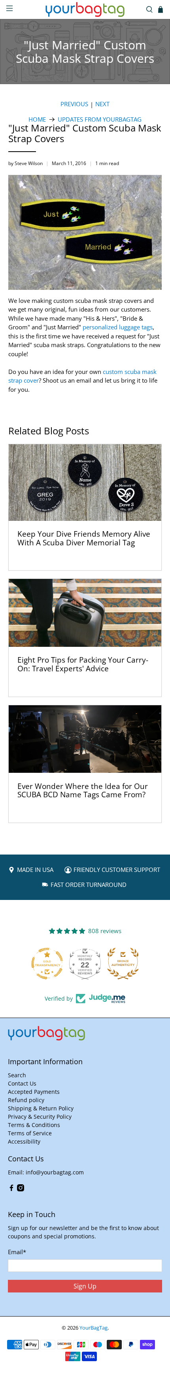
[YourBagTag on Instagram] (20, 1189)
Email (17, 1252)
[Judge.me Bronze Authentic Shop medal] (86, 963)
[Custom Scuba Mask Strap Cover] (87, 291)
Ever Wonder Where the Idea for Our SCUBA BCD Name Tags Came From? (82, 790)
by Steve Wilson (25, 163)
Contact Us (22, 1083)
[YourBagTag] (85, 9)
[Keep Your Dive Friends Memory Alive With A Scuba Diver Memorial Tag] (85, 482)
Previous (74, 104)
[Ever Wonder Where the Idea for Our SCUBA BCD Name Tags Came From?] (85, 739)
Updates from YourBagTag (100, 119)
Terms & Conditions (34, 1125)
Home (37, 119)
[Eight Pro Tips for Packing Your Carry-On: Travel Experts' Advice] (85, 613)
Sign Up (85, 1286)
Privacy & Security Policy (40, 1116)
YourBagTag (93, 1327)
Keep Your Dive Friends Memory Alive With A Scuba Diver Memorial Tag (83, 538)
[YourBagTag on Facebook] (11, 1189)
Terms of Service (30, 1133)
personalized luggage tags (118, 327)
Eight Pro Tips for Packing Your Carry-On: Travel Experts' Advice (82, 664)
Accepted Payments (34, 1091)
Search (17, 1075)
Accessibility (24, 1141)
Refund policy (26, 1100)
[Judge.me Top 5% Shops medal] (124, 963)
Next (102, 104)
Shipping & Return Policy (41, 1108)
